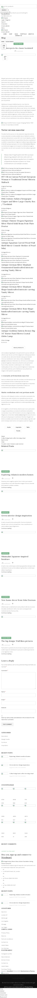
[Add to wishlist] (23, 340)
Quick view (16, 340)
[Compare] (20, 340)
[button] (13, 340)
